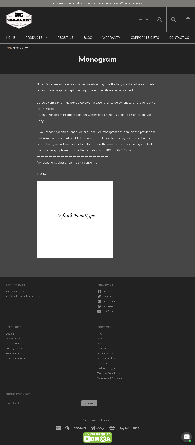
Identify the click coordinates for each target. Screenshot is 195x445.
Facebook (109, 291)
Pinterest (109, 306)
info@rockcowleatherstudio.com (24, 295)
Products (34, 38)
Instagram (109, 301)
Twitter (107, 296)
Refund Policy (105, 353)
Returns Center (14, 353)
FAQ (100, 333)
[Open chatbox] (186, 437)
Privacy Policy (14, 348)
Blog (88, 38)
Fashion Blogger (107, 368)
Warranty (111, 38)
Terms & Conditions (109, 373)
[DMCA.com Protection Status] (97, 441)
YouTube (108, 311)
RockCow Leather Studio (99, 420)
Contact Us (179, 38)
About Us (65, 38)
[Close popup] (188, 404)
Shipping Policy (106, 358)
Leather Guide (14, 343)
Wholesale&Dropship (110, 378)
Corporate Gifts (145, 38)
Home (10, 38)
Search (10, 333)
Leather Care (13, 338)
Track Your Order (15, 358)
